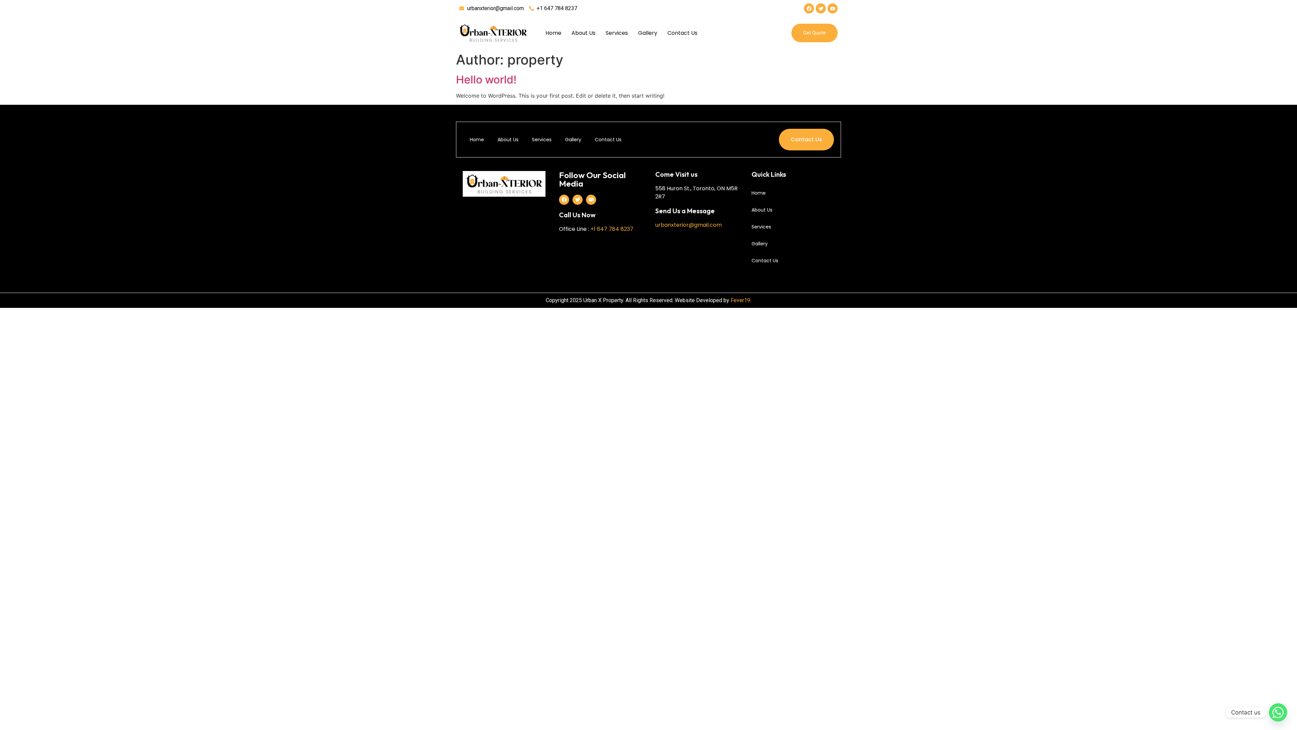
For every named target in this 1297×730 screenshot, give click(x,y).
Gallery (647, 33)
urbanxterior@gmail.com (688, 225)
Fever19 (740, 300)
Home (553, 33)
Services (617, 33)
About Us (583, 33)
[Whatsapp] (1278, 712)
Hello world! (486, 79)
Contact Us (682, 33)
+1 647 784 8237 (611, 229)
